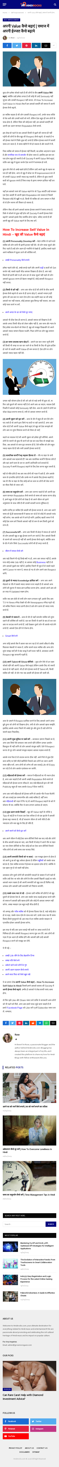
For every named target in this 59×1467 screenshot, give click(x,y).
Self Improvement (11, 20)
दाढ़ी (41, 268)
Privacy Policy (15, 1448)
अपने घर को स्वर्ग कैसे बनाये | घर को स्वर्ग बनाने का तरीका (25, 1106)
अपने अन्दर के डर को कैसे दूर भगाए (18, 312)
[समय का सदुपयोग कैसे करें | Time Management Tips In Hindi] (29, 1176)
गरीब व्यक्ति (18, 911)
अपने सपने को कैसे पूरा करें (15, 831)
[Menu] (4, 4)
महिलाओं (9, 801)
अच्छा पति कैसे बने (12, 960)
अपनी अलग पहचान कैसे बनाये (17, 970)
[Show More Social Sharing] (53, 45)
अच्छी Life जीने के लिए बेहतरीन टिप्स (19, 955)
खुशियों (40, 860)
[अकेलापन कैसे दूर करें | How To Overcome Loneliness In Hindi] (29, 1130)
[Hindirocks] (30, 4)
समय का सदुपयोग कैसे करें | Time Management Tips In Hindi (29, 1194)
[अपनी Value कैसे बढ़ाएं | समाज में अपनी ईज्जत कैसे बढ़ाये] (29, 68)
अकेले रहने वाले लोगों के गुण (16, 965)
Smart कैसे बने (11, 636)
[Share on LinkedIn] (36, 45)
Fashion (7, 1389)
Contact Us (42, 1448)
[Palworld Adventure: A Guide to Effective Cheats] (10, 1296)
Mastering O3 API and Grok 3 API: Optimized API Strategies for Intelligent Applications (37, 1246)
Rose (12, 38)
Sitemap (36, 1452)
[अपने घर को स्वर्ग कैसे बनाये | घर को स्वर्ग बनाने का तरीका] (29, 1088)
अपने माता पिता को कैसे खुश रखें (17, 974)
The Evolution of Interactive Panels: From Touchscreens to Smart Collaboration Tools (37, 1262)
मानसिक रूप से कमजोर (17, 155)
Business (41, 562)
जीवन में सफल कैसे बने (14, 551)
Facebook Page (15, 1008)
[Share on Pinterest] (26, 45)
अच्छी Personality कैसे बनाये (17, 260)
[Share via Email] (45, 45)
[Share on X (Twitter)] (16, 45)
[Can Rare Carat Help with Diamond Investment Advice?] (29, 1376)
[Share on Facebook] (7, 45)
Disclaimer (24, 1452)
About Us (29, 1448)
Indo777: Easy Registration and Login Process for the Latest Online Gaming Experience (36, 1279)
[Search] (54, 4)
